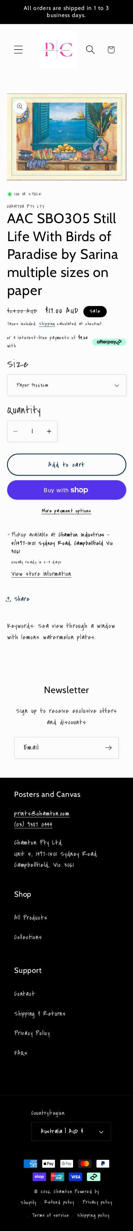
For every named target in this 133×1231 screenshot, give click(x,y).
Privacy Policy (32, 1033)
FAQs (21, 1053)
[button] (18, 50)
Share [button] (22, 599)
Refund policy (59, 1202)
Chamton (63, 1191)
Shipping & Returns (40, 1013)
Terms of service (50, 1215)
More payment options (66, 511)
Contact (24, 993)
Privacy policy (97, 1202)
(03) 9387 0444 (33, 824)
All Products (30, 917)
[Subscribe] (108, 748)
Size (18, 364)
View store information (41, 573)
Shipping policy (93, 1215)
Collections (28, 937)
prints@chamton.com (42, 813)
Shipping (47, 323)
